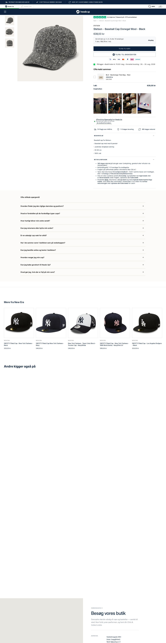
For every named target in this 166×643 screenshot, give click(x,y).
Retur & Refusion (100, 159)
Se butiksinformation (104, 123)
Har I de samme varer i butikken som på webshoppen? (43, 243)
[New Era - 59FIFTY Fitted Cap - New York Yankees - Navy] (51, 323)
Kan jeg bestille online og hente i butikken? (38, 250)
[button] (151, 6)
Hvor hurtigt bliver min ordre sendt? (35, 221)
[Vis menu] (5, 11)
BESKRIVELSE (98, 135)
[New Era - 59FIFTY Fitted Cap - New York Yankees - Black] (19, 323)
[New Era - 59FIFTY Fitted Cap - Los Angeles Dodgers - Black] (147, 323)
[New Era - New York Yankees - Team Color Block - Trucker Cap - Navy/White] (83, 323)
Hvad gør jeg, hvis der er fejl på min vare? (38, 272)
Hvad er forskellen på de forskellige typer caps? (40, 213)
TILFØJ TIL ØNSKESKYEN (125, 54)
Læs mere (109, 79)
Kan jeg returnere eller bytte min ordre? (37, 228)
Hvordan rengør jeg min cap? (32, 257)
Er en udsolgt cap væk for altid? (34, 235)
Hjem (95, 20)
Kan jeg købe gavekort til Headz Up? (36, 265)
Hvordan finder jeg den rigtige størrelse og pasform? (42, 206)
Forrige (17, 48)
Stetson (97, 26)
